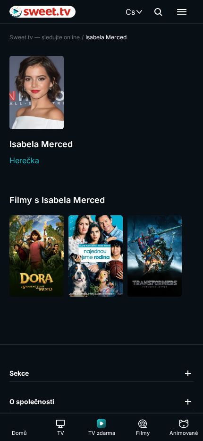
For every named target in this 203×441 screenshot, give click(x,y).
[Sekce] (182, 12)
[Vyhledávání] (158, 12)
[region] (101, 256)
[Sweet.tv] (42, 12)
